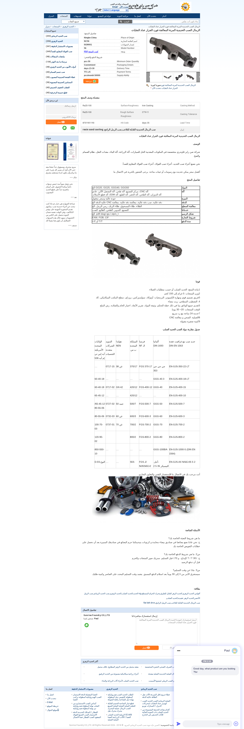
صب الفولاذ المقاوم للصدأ (61, 51)
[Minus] (179, 651)
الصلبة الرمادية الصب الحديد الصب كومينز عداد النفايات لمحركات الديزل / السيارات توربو (156, 703)
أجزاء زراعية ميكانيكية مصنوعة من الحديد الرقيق (118, 674)
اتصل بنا (137, 16)
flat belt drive (149, 603)
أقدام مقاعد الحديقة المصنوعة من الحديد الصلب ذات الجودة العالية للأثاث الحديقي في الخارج (155, 712)
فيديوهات (77, 16)
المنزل (51, 16)
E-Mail (50, 702)
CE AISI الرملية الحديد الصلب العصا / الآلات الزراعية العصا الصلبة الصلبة (120, 717)
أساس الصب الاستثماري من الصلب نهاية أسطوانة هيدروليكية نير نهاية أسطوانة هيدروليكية (86, 706)
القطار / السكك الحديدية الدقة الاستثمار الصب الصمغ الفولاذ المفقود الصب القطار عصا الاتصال (87, 714)
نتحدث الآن (124, 7)
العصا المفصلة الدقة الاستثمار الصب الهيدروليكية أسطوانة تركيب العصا (87, 697)
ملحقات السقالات (57, 56)
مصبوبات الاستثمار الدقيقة (62, 46)
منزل (47, 26)
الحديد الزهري (68, 26)
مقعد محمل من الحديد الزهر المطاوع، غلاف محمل (117, 667)
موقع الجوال (52, 710)
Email (115, 7)
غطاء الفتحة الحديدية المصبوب (62, 77)
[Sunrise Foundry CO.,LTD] (190, 6)
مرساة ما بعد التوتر (59, 62)
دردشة (89, 81)
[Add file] (236, 723)
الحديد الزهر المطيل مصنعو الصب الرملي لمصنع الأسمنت (172, 681)
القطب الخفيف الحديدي (60, 87)
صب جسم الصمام (57, 72)
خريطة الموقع (52, 706)
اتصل (59, 122)
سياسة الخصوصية (168, 725)
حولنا (89, 16)
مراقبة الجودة (122, 16)
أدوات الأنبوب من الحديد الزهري (63, 67)
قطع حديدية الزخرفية (58, 92)
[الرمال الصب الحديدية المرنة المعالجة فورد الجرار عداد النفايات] (173, 52)
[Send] (178, 723)
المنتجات (64, 16)
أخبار (164, 16)
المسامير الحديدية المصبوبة (61, 82)
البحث (126, 21)
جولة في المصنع (104, 16)
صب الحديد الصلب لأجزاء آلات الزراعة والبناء (120, 681)
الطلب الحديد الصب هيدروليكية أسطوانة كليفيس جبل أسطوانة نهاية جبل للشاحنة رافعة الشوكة (121, 697)
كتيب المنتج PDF (91, 51)
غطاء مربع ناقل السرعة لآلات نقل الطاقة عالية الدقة (156, 695)
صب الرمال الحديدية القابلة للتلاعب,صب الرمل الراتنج (178, 603)
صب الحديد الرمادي (59, 36)
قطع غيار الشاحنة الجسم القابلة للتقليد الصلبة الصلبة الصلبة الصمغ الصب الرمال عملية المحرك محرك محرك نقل (121, 707)
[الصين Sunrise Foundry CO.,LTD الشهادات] (52, 160)
